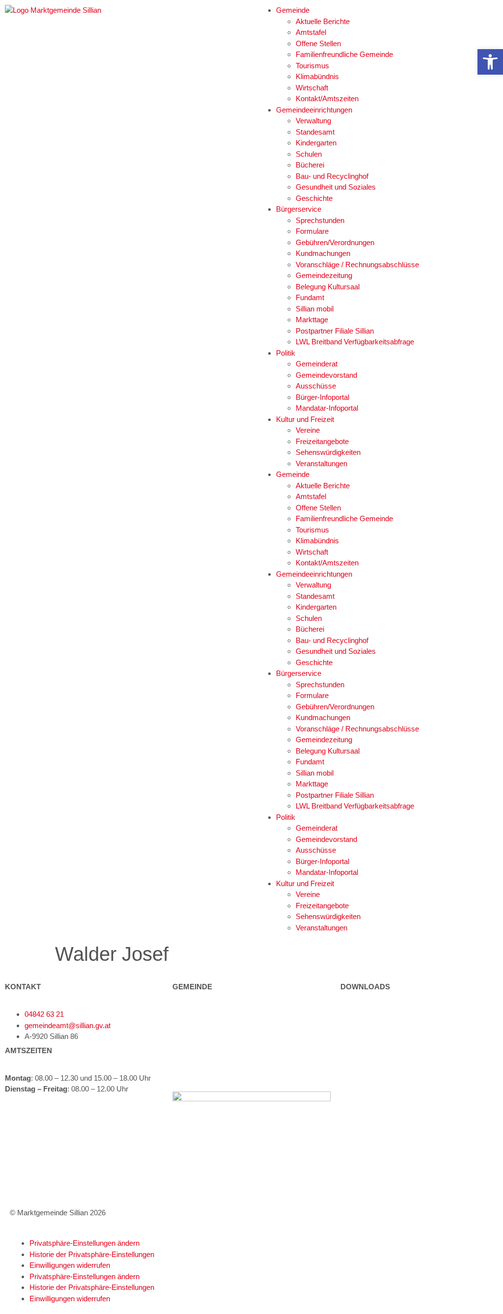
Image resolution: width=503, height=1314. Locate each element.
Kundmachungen (323, 253)
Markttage (312, 319)
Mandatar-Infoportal (327, 408)
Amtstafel (311, 32)
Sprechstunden (320, 220)
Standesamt (315, 132)
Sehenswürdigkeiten (328, 452)
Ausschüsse (316, 386)
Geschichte (314, 198)
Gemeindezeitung (324, 275)
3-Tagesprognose (368, 1097)
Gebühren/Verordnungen (335, 242)
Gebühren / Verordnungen (381, 1036)
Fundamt (310, 297)
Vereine (308, 430)
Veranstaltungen (321, 463)
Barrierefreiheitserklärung (380, 1179)
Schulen (309, 154)
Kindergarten (316, 143)
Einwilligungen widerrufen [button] (69, 1265)
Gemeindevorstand (326, 375)
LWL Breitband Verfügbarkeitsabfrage (355, 341)
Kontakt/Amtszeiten (327, 98)
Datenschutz (360, 1161)
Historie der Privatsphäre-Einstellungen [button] (91, 1254)
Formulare (312, 231)
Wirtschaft (312, 88)
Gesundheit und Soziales (336, 187)
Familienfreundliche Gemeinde (344, 54)
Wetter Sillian (361, 1086)
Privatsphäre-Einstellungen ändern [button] (84, 1243)
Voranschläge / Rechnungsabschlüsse (357, 264)
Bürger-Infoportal (322, 397)
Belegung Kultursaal (328, 286)
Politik (285, 353)
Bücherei (310, 165)
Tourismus (312, 65)
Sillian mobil (315, 309)
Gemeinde (292, 10)
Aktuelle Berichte (323, 21)
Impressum (358, 1143)
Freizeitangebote (322, 441)
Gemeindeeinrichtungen (314, 110)
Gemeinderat (316, 364)
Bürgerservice (298, 209)
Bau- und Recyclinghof (332, 176)
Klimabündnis (317, 76)
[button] (490, 62)
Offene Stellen (318, 43)
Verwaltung (313, 120)
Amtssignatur (361, 1125)
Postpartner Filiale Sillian (335, 331)
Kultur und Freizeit (305, 419)
